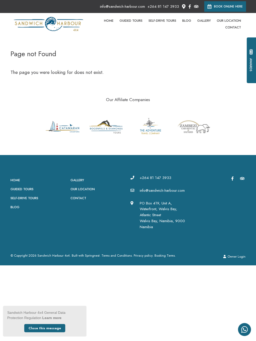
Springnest (92, 255)
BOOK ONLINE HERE (228, 6)
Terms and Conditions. (117, 255)
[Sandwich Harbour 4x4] (49, 23)
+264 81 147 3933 (163, 6)
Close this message (44, 328)
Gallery (204, 20)
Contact (233, 27)
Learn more (52, 318)
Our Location (229, 20)
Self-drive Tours (162, 20)
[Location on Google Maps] (184, 6)
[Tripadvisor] (196, 6)
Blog (186, 20)
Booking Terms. (165, 255)
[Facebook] (190, 6)
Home (109, 20)
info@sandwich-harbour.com (122, 6)
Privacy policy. (144, 255)
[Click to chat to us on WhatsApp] (244, 329)
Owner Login (236, 256)
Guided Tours (131, 20)
